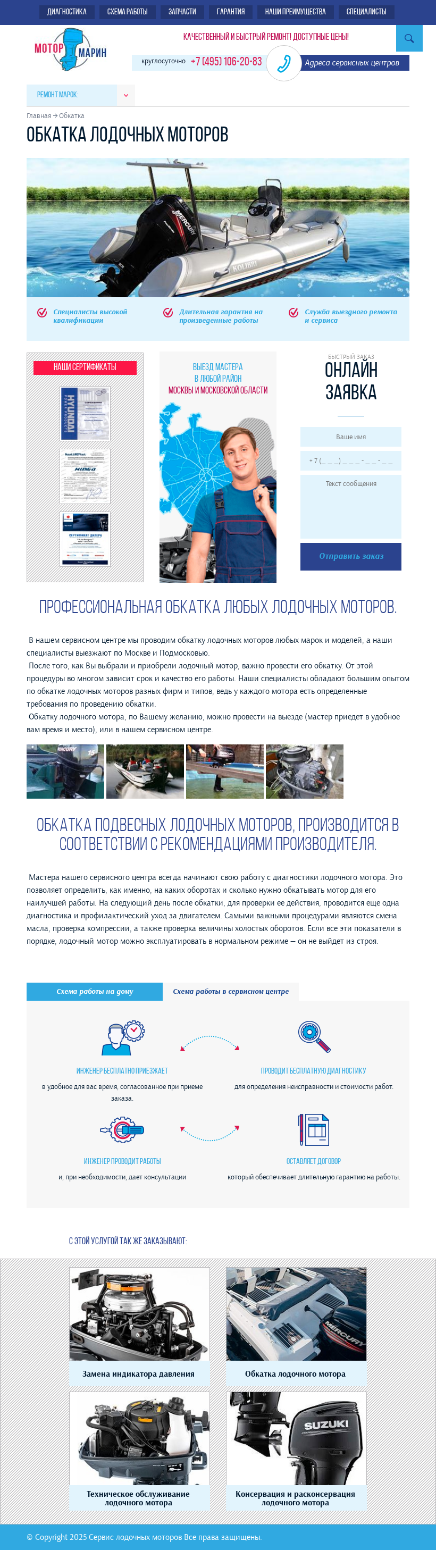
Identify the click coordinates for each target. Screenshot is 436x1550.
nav (126, 95)
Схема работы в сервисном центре (231, 991)
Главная (39, 115)
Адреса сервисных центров (352, 62)
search (409, 38)
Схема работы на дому (94, 991)
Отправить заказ (351, 556)
